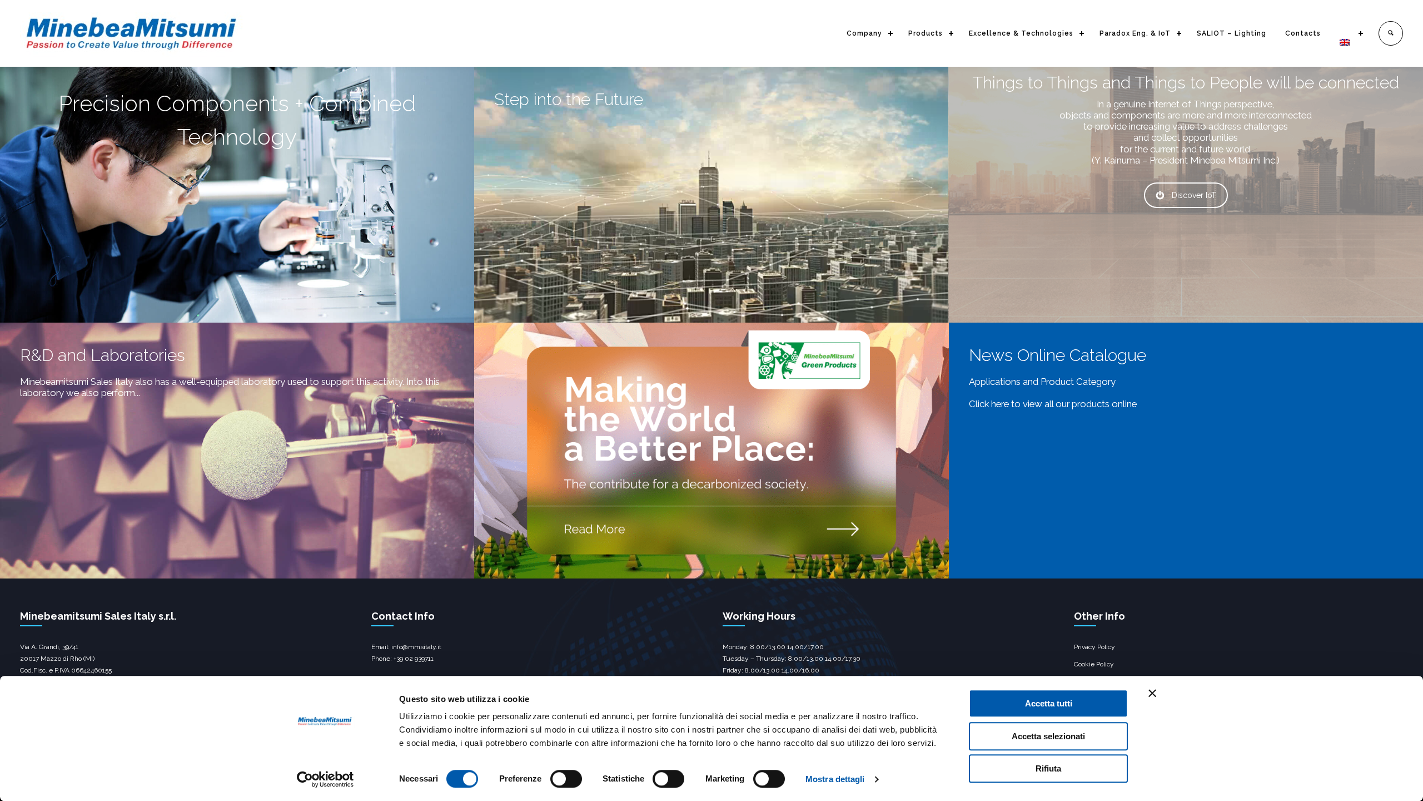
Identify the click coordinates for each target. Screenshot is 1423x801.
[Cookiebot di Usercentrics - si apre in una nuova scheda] (325, 779)
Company (864, 33)
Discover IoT (1194, 195)
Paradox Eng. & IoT (1135, 33)
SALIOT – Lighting (1231, 33)
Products (925, 33)
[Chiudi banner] (1152, 693)
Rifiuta (1048, 768)
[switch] (566, 779)
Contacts (1303, 33)
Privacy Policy (1094, 647)
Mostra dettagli (835, 779)
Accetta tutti (1048, 703)
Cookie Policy (1094, 664)
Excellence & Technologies (1021, 33)
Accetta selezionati (1048, 736)
